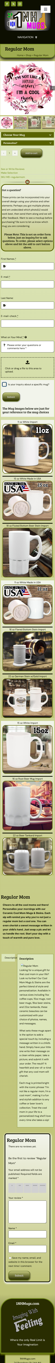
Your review (15, 1197)
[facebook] (7, 4)
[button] (27, 135)
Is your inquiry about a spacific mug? (28, 384)
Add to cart (31, 153)
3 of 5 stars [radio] (28, 1188)
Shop (28, 55)
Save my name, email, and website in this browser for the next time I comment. (25, 1262)
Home (20, 55)
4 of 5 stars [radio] (36, 1188)
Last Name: (7, 298)
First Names (8, 258)
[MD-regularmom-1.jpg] (27, 88)
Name (12, 1228)
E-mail (5, 276)
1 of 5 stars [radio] (13, 1188)
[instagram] (19, 4)
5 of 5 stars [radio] (43, 1188)
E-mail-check (9, 316)
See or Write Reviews (12, 169)
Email (12, 1243)
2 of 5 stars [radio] (20, 1188)
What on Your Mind (12, 337)
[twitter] (13, 4)
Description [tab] (10, 957)
